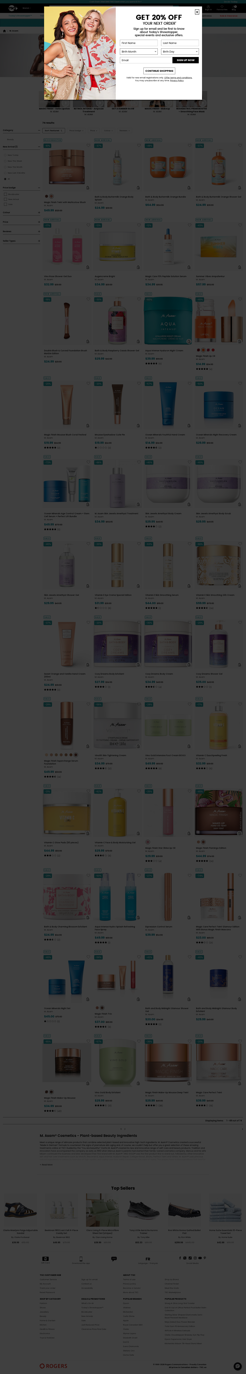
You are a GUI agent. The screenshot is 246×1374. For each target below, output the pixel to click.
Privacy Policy (177, 80)
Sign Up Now (186, 60)
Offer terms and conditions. (178, 77)
